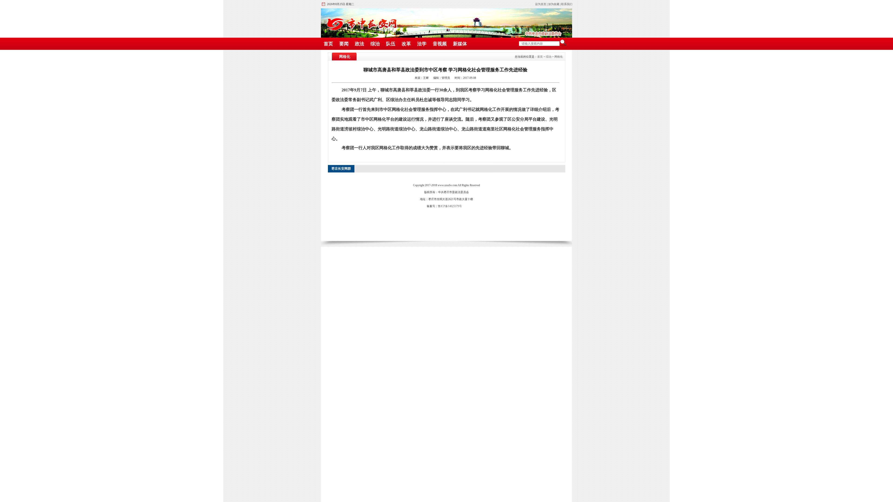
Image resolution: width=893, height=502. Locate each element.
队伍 (390, 43)
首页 (328, 43)
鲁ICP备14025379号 (450, 206)
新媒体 (460, 43)
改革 (406, 43)
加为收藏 (553, 4)
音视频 (440, 43)
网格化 (558, 56)
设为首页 (540, 4)
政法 (359, 43)
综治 (375, 43)
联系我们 (566, 4)
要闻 (344, 43)
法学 (422, 43)
